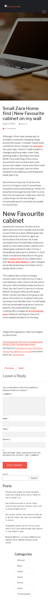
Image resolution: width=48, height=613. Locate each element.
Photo (20, 583)
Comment (8, 394)
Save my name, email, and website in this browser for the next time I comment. (22, 454)
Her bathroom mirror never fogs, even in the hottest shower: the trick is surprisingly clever (23, 506)
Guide (20, 571)
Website (7, 440)
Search (5, 474)
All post (24, 124)
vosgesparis (18, 354)
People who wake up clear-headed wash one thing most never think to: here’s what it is (23, 495)
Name (6, 419)
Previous (9, 368)
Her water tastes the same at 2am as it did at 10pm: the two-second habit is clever (23, 517)
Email (6, 429)
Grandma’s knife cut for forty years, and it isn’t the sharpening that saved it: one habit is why (23, 528)
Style (20, 588)
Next (21, 368)
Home (20, 577)
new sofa (38, 146)
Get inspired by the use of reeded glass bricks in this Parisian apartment (23, 343)
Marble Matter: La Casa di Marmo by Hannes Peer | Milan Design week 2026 (23, 540)
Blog (19, 566)
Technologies (24, 594)
